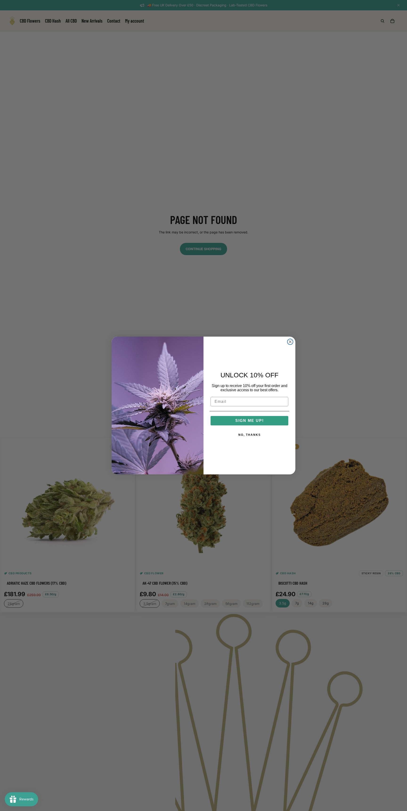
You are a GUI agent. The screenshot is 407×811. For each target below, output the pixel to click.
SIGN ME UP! (249, 421)
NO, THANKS (249, 434)
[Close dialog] (290, 342)
